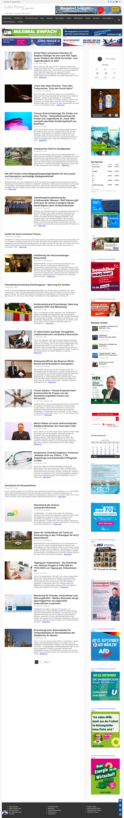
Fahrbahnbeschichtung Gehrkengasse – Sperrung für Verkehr (37, 284)
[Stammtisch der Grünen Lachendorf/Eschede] (18, 521)
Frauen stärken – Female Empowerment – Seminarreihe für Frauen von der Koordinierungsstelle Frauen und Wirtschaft (55, 394)
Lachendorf (46, 510)
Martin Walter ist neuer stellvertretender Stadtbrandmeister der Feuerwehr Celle (55, 424)
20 (101, 451)
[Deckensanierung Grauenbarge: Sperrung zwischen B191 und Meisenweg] (18, 320)
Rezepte (50, 18)
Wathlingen (46, 366)
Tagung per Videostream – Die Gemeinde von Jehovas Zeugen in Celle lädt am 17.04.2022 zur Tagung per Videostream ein (55, 566)
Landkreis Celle (48, 401)
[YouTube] (117, 2)
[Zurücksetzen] (120, 814)
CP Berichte (18, 18)
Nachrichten (7, 18)
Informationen (13, 810)
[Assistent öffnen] (5, 813)
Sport (42, 18)
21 (105, 451)
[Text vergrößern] (120, 801)
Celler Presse (13, 806)
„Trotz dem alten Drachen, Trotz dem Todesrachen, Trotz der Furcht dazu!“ (53, 87)
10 (117, 447)
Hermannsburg (48, 260)
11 (93, 449)
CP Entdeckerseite (31, 18)
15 (109, 449)
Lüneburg (46, 606)
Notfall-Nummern (9, 22)
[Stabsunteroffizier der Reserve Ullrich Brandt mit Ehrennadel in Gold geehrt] (18, 377)
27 (101, 454)
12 (97, 449)
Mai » (116, 456)
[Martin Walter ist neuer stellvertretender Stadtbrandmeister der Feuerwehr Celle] (18, 439)
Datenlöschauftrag (54, 810)
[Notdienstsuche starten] (117, 419)
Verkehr (88, 18)
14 (105, 449)
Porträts (11, 814)
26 (97, 454)
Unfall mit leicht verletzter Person (23, 234)
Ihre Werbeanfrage (15, 812)
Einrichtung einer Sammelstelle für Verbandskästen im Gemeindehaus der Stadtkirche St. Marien (54, 633)
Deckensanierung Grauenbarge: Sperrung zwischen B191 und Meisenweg (56, 305)
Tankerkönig (97, 190)
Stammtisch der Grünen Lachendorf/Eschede (46, 506)
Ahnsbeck (17, 236)
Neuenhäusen (18, 179)
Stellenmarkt (78, 18)
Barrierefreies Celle (93, 808)
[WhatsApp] (119, 2)
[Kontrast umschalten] (120, 810)
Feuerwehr (46, 208)
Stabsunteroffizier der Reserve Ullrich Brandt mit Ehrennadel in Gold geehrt (54, 362)
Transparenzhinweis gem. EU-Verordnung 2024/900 (19, 37)
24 (118, 451)
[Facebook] (108, 2)
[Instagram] (111, 2)
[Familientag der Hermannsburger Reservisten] (18, 272)
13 (101, 449)
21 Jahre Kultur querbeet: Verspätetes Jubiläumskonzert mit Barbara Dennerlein (56, 333)
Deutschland (47, 91)
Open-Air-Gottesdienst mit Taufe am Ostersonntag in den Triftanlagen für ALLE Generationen (56, 535)
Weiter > (46, 662)
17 (117, 449)
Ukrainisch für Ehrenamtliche (20, 485)
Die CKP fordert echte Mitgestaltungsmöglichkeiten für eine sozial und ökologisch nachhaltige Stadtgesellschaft (40, 175)
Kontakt (20, 22)
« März (94, 456)
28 (105, 454)
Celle (44, 63)
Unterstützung (53, 806)
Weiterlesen (43, 77)
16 (113, 449)
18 (93, 451)
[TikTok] (113, 2)
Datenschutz (52, 812)
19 (97, 451)
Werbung (51, 808)
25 (93, 454)
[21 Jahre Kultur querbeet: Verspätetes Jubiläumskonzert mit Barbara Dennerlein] (18, 348)
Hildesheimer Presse (94, 810)
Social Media (106, 18)
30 (113, 454)
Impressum (51, 814)
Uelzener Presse (92, 812)
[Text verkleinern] (120, 805)
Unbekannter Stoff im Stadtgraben (52, 148)
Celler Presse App (15, 808)
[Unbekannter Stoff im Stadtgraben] (18, 165)
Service (95, 18)
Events (69, 18)
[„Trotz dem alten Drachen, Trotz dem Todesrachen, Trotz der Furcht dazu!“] (18, 102)
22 (109, 451)
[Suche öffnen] (119, 20)
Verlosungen (59, 18)
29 (109, 454)
